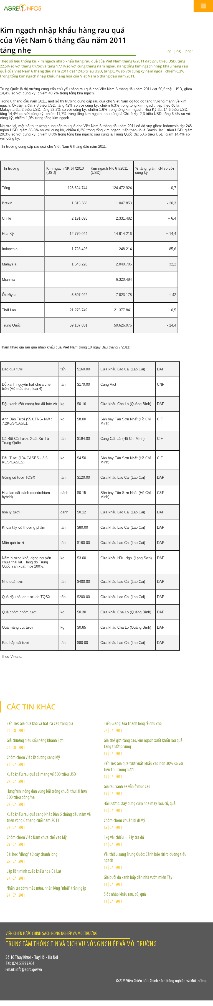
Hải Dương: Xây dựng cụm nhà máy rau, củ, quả (140, 803)
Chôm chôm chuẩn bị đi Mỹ (124, 820)
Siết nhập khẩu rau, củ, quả (125, 894)
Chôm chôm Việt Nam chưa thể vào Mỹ (37, 837)
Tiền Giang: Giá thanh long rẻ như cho (133, 723)
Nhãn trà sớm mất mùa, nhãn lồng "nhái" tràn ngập (46, 888)
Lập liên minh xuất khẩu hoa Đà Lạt (34, 871)
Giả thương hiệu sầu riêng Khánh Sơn (35, 740)
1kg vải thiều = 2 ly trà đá (124, 837)
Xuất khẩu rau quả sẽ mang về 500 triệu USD (41, 774)
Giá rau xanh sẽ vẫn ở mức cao (127, 786)
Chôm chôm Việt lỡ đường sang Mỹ (33, 757)
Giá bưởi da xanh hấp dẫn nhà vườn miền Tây (138, 877)
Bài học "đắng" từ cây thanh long (32, 854)
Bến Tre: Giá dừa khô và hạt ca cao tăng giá (40, 723)
